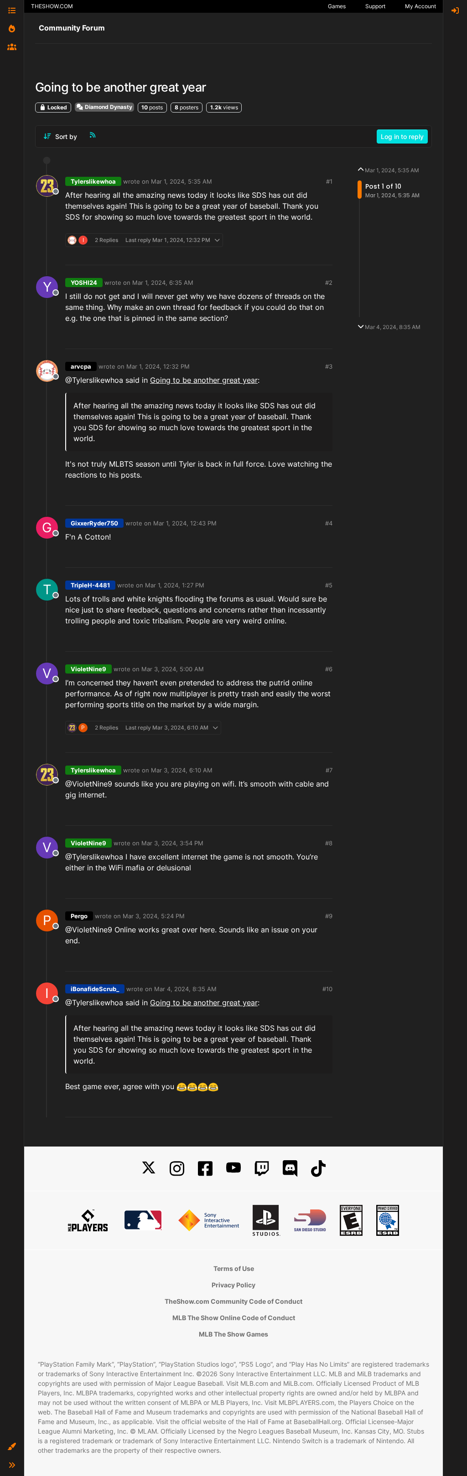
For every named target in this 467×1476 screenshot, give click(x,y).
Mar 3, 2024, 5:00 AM (172, 669)
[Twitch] (261, 1168)
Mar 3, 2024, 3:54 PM (172, 843)
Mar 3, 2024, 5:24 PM (154, 916)
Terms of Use (233, 1268)
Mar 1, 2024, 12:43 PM (185, 523)
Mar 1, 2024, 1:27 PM (174, 585)
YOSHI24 (84, 282)
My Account (420, 6)
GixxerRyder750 (94, 523)
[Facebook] (205, 1168)
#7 (329, 770)
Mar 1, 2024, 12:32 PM (158, 366)
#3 (328, 366)
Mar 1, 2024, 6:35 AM (162, 282)
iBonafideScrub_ (95, 989)
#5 (328, 585)
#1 (329, 181)
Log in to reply (402, 136)
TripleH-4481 (90, 585)
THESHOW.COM (52, 6)
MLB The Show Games (233, 1334)
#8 (328, 843)
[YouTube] (233, 1168)
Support (375, 6)
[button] (12, 1447)
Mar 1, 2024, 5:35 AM (181, 181)
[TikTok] (318, 1168)
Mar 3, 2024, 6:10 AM (182, 770)
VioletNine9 (88, 669)
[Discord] (290, 1168)
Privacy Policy (233, 1285)
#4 (328, 523)
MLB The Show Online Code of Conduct (233, 1318)
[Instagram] (177, 1168)
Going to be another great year (204, 380)
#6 (328, 669)
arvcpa (81, 366)
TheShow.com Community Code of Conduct (233, 1301)
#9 (328, 916)
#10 (327, 989)
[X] (148, 1168)
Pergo (79, 916)
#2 (328, 282)
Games (337, 6)
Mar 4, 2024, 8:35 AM (185, 989)
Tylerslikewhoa (93, 181)
